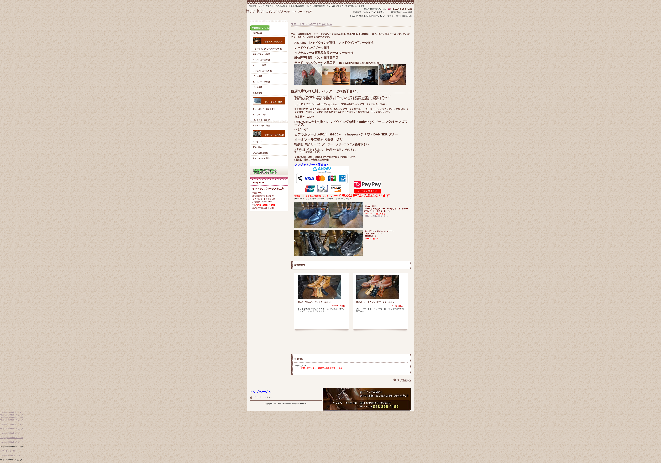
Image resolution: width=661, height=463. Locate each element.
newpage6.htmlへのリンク (11, 455)
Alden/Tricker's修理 (261, 54)
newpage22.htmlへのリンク (11, 424)
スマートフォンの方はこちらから (311, 24)
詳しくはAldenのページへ (376, 216)
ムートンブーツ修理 (261, 82)
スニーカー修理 (259, 65)
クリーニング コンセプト (264, 109)
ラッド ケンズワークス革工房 (282, 13)
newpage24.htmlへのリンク (11, 420)
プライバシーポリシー (262, 397)
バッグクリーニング (261, 120)
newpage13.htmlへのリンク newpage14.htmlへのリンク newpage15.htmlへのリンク (11, 414)
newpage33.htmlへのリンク (11, 442)
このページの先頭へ (402, 380)
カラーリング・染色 (261, 125)
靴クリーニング (259, 114)
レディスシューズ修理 (262, 71)
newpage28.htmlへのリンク (11, 429)
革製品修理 (257, 93)
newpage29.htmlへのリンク (11, 433)
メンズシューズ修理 (261, 60)
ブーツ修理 (257, 76)
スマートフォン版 (7, 451)
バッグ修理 (257, 87)
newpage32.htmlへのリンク (11, 437)
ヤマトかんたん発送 (261, 158)
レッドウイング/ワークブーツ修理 (267, 49)
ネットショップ (269, 170)
